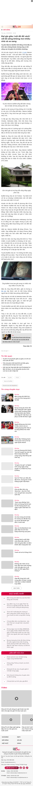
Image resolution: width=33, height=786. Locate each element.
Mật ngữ (5, 743)
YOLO (17, 377)
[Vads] (32, 24)
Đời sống (6, 30)
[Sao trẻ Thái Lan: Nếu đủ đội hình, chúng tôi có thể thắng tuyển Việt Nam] (7, 479)
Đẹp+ (19, 737)
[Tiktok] (27, 768)
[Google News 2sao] (10, 386)
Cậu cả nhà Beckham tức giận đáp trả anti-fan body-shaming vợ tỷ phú (23, 529)
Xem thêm (16, 588)
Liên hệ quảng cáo (12, 767)
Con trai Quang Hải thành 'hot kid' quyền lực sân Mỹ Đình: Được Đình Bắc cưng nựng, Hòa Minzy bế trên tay (23, 454)
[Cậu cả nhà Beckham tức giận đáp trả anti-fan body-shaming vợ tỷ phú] (7, 529)
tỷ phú (25, 52)
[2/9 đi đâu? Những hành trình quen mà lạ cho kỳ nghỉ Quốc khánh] (7, 440)
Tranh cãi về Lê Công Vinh (23, 552)
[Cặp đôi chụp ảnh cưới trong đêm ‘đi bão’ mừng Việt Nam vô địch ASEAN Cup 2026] (7, 580)
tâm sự (14, 681)
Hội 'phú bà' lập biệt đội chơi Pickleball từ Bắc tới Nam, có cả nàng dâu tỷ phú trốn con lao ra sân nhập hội (16, 369)
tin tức (16, 657)
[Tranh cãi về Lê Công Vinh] (7, 553)
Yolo (13, 335)
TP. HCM (3, 775)
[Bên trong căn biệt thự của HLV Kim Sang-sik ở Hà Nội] (7, 398)
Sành (19, 743)
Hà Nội (3, 771)
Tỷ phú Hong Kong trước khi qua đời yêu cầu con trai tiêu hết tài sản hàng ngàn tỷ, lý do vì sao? (16, 339)
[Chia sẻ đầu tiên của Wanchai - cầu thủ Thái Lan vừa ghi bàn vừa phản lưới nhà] (7, 490)
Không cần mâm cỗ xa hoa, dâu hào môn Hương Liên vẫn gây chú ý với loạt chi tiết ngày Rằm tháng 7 (23, 567)
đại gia (3, 291)
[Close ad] (32, 1)
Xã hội (19, 740)
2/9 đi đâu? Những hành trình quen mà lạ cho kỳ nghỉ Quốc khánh (22, 440)
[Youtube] (24, 768)
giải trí (27, 669)
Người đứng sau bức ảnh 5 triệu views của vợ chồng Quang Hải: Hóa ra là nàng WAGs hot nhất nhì (23, 428)
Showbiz (5, 737)
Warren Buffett (8, 381)
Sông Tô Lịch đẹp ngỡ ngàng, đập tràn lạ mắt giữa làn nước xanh (10, 728)
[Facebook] (20, 768)
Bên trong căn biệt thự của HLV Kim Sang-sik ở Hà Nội (22, 398)
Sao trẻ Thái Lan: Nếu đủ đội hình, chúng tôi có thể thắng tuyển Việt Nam (23, 479)
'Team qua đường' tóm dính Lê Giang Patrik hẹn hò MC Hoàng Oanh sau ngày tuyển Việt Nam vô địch (23, 506)
